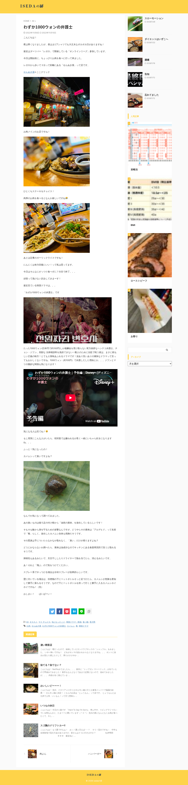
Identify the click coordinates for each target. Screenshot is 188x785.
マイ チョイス (44, 622)
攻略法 (134, 169)
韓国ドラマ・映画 (74, 622)
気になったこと (58, 622)
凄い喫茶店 (46, 644)
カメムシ (71, 626)
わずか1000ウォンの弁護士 (54, 626)
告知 (147, 74)
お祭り (134, 336)
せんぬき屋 (29, 72)
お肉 (28, 626)
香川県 (92, 622)
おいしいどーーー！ (51, 685)
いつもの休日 (47, 705)
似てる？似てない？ (51, 664)
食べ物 (85, 622)
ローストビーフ (139, 280)
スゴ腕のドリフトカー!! (52, 725)
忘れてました (152, 94)
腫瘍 (147, 59)
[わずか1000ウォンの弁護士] (74, 611)
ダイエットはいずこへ (156, 39)
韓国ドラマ (83, 626)
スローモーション (154, 18)
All (27, 622)
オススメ (33, 622)
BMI (133, 225)
